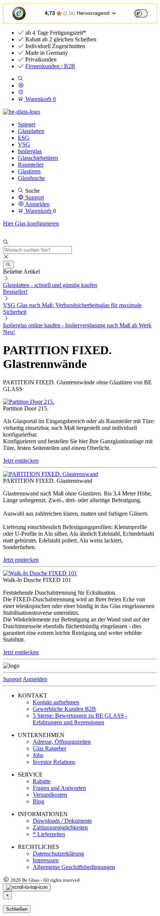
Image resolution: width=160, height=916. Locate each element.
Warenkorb (40, 99)
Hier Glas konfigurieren (31, 223)
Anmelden (35, 679)
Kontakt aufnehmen (56, 702)
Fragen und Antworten (59, 788)
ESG (23, 138)
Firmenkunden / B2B (50, 66)
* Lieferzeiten (49, 834)
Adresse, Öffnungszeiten (62, 742)
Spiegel (26, 124)
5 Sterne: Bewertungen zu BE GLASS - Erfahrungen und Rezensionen (80, 718)
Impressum (45, 860)
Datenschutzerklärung (58, 853)
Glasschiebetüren (38, 158)
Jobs (38, 755)
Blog (38, 801)
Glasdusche (31, 178)
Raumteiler (31, 164)
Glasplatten (31, 131)
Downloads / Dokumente (62, 821)
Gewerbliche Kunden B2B (64, 709)
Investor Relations (54, 762)
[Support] (21, 92)
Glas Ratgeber (49, 748)
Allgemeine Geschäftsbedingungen (74, 867)
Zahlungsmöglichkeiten (60, 827)
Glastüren (29, 171)
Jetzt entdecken (21, 460)
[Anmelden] (21, 85)
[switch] (141, 13)
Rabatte (42, 781)
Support (12, 679)
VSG (24, 144)
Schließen (17, 909)
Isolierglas (30, 151)
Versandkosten (50, 794)
